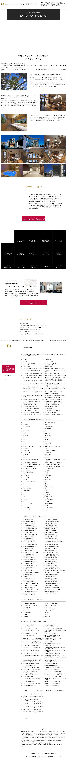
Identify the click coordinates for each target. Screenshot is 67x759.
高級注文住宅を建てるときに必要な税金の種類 (55, 657)
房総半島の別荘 (26, 607)
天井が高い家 (48, 452)
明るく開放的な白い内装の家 (29, 468)
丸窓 (46, 448)
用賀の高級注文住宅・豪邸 (29, 567)
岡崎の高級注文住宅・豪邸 (29, 568)
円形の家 (25, 361)
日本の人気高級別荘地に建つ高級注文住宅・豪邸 (34, 600)
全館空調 (47, 472)
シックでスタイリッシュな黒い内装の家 (54, 466)
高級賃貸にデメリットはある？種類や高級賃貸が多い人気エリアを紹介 (55, 639)
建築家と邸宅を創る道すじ (51, 661)
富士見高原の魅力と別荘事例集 (30, 605)
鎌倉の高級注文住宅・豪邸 (29, 574)
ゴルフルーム (48, 439)
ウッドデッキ (48, 443)
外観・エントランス (49, 486)
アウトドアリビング (27, 503)
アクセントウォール (49, 426)
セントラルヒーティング (50, 468)
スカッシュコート (27, 507)
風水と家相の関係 (38, 709)
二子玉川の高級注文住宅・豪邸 (52, 555)
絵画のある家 (26, 430)
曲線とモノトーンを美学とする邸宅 (53, 402)
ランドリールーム (49, 503)
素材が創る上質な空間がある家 (30, 402)
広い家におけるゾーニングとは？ (52, 464)
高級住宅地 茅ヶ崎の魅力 (29, 532)
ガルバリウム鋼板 (49, 499)
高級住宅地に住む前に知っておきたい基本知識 (34, 621)
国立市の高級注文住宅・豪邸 (51, 591)
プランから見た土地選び (38, 711)
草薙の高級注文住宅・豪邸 (51, 525)
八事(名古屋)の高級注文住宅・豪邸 (30, 583)
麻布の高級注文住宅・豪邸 (51, 536)
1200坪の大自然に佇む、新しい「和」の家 (32, 386)
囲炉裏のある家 (48, 408)
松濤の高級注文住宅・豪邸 (29, 536)
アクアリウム (48, 475)
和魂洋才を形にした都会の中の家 (52, 401)
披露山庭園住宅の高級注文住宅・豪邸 (53, 580)
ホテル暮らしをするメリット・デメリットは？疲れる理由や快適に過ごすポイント (32, 642)
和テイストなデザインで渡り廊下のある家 (30, 329)
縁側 (24, 441)
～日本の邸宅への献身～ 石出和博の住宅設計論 (33, 694)
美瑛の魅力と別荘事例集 (50, 605)
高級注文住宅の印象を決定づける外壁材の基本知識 (33, 655)
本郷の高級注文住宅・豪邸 (29, 554)
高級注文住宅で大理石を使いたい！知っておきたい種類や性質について (55, 648)
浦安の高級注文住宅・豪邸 (29, 523)
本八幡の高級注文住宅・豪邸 (51, 567)
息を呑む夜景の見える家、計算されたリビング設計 (55, 384)
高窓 (24, 428)
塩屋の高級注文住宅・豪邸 (29, 519)
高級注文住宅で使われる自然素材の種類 (32, 660)
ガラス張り (25, 499)
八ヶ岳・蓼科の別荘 (27, 612)
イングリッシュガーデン (50, 450)
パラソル (47, 473)
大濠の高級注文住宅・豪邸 (29, 525)
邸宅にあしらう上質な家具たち (30, 665)
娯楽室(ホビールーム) (50, 496)
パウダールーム (26, 426)
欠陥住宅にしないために (38, 707)
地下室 (46, 485)
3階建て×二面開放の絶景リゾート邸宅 (54, 391)
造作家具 (47, 470)
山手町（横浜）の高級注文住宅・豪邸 (31, 572)
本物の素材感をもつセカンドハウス (31, 410)
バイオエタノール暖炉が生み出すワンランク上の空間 (55, 460)
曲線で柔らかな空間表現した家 (52, 404)
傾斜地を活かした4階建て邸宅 (52, 393)
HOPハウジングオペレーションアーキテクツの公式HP (33, 302)
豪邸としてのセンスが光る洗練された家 (54, 373)
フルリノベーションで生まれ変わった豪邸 (32, 375)
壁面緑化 (47, 505)
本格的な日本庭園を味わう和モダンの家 (32, 414)
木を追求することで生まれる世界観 (31, 663)
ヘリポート (47, 509)
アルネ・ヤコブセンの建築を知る (30, 674)
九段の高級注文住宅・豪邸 (51, 592)
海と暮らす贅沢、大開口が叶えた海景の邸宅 (55, 395)
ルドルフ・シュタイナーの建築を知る (31, 678)
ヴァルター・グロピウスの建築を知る (53, 628)
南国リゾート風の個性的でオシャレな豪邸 (32, 370)
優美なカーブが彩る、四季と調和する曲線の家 (55, 381)
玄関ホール (25, 433)
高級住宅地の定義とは (28, 661)
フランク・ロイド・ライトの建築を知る (54, 667)
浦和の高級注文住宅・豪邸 (51, 523)
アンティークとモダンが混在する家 (31, 412)
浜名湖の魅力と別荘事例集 (29, 603)
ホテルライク (48, 479)
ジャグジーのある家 (49, 361)
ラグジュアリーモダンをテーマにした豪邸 (55, 368)
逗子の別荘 (47, 612)
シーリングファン (49, 507)
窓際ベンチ (47, 433)
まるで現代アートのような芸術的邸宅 (54, 414)
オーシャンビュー (27, 445)
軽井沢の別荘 (48, 607)
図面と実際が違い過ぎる (38, 697)
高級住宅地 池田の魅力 (50, 528)
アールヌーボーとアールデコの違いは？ (32, 645)
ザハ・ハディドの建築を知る (51, 626)
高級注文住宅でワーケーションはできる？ (32, 647)
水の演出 (47, 477)
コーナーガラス (48, 435)
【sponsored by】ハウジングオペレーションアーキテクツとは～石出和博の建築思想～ (44, 690)
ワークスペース (26, 498)
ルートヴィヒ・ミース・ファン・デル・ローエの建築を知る (55, 631)
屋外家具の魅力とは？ (50, 645)
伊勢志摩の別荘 (48, 610)
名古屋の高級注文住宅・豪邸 (51, 574)
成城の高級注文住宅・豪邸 (51, 534)
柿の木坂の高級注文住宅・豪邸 (30, 544)
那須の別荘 (25, 609)
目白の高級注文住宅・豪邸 (29, 555)
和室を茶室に (37, 699)
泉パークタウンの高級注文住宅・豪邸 (31, 527)
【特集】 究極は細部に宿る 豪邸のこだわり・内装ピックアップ (38, 419)
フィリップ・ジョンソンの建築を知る (53, 674)
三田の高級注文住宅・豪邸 (29, 594)
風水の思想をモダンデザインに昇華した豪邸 (55, 375)
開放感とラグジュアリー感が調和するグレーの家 (55, 371)
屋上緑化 (25, 505)
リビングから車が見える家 (29, 363)
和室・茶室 (47, 490)
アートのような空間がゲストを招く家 (31, 401)
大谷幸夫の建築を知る (28, 626)
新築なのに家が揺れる (27, 697)
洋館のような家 (26, 366)
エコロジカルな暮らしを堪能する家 (31, 408)
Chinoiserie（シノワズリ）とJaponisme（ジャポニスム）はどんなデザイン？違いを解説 (33, 639)
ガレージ (25, 494)
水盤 (46, 437)
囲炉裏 (24, 473)
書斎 (24, 492)
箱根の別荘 (25, 616)
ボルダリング (48, 428)
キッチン (47, 488)
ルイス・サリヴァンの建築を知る (30, 633)
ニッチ (24, 437)
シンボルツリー (26, 435)
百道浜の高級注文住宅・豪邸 (29, 559)
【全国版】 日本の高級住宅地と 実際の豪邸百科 (34, 516)
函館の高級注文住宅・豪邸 (29, 578)
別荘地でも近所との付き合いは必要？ (31, 667)
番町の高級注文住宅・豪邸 (51, 550)
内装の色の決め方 (27, 711)
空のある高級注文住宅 (28, 472)
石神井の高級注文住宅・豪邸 (29, 561)
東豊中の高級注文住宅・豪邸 (29, 521)
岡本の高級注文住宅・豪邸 (51, 519)
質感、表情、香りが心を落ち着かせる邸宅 (54, 406)
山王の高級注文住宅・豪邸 (29, 592)
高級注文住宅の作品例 (28, 347)
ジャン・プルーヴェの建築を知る (52, 683)
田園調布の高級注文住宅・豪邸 (30, 534)
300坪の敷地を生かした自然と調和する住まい (33, 392)
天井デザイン (26, 448)
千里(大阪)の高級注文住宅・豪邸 (52, 583)
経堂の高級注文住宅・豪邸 (29, 557)
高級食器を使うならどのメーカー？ (53, 643)
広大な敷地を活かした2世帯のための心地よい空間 (33, 396)
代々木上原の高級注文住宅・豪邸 (30, 546)
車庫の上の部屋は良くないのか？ (27, 700)
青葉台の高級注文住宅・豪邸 (29, 541)
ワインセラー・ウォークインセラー (53, 446)
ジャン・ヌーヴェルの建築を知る (52, 685)
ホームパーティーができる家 (51, 363)
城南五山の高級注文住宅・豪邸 (52, 546)
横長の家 (25, 359)
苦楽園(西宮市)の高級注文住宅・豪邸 (53, 587)
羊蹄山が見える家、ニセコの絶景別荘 (53, 379)
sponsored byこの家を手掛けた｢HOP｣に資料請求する (33, 218)
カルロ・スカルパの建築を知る (30, 685)
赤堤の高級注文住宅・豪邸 (51, 561)
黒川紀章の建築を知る (50, 625)
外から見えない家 (49, 364)
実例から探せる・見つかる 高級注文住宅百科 (43, 756)
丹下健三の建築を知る (28, 676)
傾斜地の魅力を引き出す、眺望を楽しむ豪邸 (33, 383)
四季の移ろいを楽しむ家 (50, 412)
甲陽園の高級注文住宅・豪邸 (29, 570)
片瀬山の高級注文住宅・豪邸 (51, 527)
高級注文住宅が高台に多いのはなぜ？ (53, 653)
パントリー (25, 501)
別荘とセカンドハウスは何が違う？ (31, 650)
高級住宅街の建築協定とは (29, 635)
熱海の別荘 (47, 614)
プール (24, 485)
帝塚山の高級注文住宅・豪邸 (29, 581)
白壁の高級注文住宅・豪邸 (51, 557)
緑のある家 (47, 498)
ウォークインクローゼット (51, 422)
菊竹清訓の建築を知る (28, 673)
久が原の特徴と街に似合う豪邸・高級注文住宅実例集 (55, 542)
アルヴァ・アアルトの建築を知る (52, 669)
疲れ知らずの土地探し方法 (51, 665)
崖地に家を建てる (27, 709)
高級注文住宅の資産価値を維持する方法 (54, 655)
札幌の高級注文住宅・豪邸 (51, 576)
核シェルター (48, 510)
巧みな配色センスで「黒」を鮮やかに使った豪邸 (33, 378)
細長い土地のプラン (27, 706)
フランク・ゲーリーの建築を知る (30, 671)
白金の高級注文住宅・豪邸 (29, 538)
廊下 (46, 430)
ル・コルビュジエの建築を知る (52, 633)
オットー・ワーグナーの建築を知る (53, 676)
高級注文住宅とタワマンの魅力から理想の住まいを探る (55, 651)
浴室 (24, 496)
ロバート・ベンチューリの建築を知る (31, 683)
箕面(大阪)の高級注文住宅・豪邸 (30, 585)
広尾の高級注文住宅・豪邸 (51, 538)
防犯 (46, 481)
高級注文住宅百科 (24, 323)
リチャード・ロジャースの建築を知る (31, 669)
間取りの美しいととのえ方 (51, 663)
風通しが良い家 (26, 452)
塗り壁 (24, 432)
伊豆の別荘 (25, 614)
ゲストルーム (48, 424)
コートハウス (26, 486)
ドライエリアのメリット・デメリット (53, 462)
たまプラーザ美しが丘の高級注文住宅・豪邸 (55, 570)
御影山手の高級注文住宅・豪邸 (30, 565)
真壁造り (25, 439)
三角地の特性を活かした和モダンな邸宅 (54, 386)
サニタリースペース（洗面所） (29, 481)
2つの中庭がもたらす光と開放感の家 (53, 399)
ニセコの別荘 (26, 610)
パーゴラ (25, 456)
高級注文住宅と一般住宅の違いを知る (54, 660)
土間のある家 (48, 454)
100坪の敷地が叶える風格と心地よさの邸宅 (33, 388)
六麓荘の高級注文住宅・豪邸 (51, 585)
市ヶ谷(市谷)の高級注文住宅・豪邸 (30, 552)
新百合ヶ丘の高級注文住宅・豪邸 (52, 568)
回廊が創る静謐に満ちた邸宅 (29, 404)
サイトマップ (8, 379)
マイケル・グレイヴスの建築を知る (53, 681)
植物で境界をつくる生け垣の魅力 (30, 459)
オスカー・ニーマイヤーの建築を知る (31, 630)
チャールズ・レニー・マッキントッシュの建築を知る (55, 679)
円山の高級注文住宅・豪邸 (51, 563)
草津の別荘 (47, 616)
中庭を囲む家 (48, 359)
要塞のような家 (48, 366)
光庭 (24, 422)
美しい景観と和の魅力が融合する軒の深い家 (30, 331)
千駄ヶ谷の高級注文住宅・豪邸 (30, 528)
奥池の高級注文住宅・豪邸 (51, 581)
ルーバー (25, 457)
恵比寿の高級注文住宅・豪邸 (51, 544)
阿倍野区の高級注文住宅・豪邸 (52, 521)
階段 (46, 483)
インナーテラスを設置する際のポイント (32, 464)
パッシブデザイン (49, 641)
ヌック (46, 441)
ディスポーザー (48, 457)
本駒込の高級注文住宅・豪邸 (51, 554)
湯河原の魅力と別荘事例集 (51, 603)
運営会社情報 (8, 375)
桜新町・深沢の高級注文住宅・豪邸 (52, 589)
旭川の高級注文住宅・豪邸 (29, 580)
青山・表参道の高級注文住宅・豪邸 (52, 539)
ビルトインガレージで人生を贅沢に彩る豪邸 (55, 377)
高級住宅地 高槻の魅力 (28, 530)
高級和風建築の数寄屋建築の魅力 (30, 462)
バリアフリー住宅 (38, 701)
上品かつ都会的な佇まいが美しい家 (53, 410)
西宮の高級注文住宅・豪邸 (29, 587)
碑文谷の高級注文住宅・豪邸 (29, 563)
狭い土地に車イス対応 (38, 703)
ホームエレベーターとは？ (29, 466)
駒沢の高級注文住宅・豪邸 (51, 565)
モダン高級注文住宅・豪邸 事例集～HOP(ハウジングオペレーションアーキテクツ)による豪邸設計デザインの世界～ (44, 355)
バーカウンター (26, 477)
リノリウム (47, 456)
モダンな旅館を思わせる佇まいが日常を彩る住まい (32, 334)
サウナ (46, 445)
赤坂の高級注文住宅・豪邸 (29, 539)
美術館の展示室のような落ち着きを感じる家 (33, 399)
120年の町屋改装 (27, 703)
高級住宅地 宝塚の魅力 (50, 530)
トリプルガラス (26, 470)
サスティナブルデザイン (28, 510)
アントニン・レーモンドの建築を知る (53, 673)
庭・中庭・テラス (26, 490)
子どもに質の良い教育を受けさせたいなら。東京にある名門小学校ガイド (55, 636)
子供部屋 (47, 492)
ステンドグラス (26, 450)
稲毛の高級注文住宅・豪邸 (51, 559)
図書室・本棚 (25, 424)
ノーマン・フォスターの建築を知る (53, 671)
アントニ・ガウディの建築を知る (30, 628)
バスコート (25, 443)
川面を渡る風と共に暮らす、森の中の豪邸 (32, 380)
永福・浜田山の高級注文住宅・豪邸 (30, 591)
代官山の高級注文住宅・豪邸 (51, 532)
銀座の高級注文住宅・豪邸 (29, 550)
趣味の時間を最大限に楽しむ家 (30, 406)
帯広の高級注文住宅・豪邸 (51, 578)
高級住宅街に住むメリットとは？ (30, 653)
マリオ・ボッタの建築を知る (29, 681)
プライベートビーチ (27, 509)
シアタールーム (48, 494)
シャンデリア (26, 475)
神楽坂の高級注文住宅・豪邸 (51, 552)
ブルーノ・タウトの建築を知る (30, 625)
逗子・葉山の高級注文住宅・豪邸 (52, 572)
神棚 (46, 432)
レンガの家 (25, 479)
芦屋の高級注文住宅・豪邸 (29, 576)
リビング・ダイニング (27, 488)
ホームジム (25, 454)
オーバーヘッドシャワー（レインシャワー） (33, 446)
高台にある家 (26, 364)
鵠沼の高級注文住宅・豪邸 (29, 548)
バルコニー (47, 501)
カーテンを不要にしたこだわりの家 (53, 397)
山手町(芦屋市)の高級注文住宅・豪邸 (31, 589)
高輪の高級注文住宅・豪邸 (51, 548)
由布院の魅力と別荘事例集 (51, 609)
